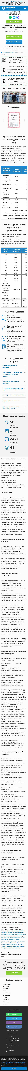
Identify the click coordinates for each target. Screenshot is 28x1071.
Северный (16, 944)
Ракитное (10, 944)
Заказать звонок (14, 21)
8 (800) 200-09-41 (14, 13)
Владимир (6, 997)
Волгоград (6, 999)
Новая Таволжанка (14, 939)
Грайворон (23, 934)
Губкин (3, 936)
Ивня (7, 936)
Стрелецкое (9, 946)
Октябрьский (21, 941)
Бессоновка (22, 931)
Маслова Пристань (20, 937)
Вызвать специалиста (14, 36)
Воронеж (5, 1004)
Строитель (16, 946)
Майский (12, 937)
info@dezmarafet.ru (15, 14)
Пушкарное (20, 942)
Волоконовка (10, 934)
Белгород (9, 931)
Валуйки (3, 934)
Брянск (5, 990)
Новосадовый (5, 941)
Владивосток (6, 993)
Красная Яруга (5, 937)
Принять (14, 1068)
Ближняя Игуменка (13, 932)
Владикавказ (6, 995)
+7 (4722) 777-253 (14, 11)
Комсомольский (13, 936)
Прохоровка (13, 942)
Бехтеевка (4, 932)
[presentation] (3, 120)
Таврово (21, 946)
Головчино (17, 934)
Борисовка (21, 932)
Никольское (4, 939)
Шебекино (17, 948)
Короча (20, 936)
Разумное (4, 944)
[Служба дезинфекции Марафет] (1, 52)
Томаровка (4, 948)
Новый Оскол (13, 941)
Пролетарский (5, 942)
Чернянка (10, 948)
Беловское (15, 931)
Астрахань (6, 986)
